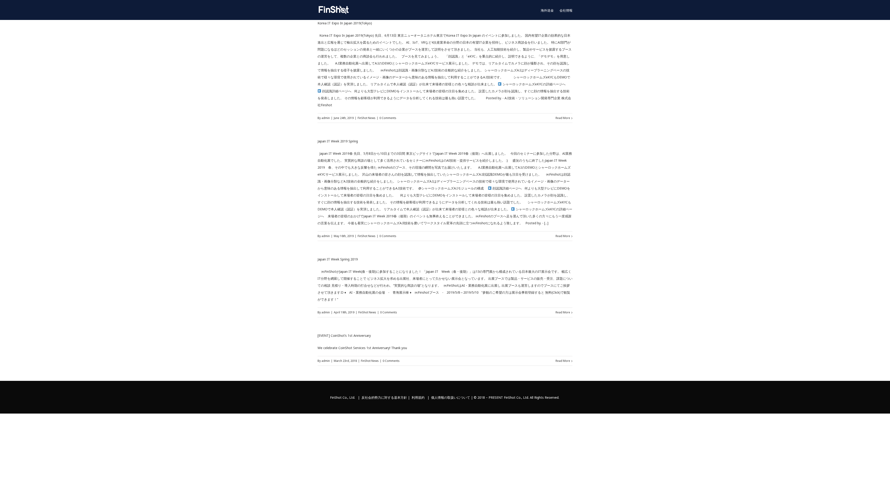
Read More (563, 118)
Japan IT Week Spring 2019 (338, 259)
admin (325, 118)
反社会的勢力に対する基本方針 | (387, 397)
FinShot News (366, 118)
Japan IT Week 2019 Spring (338, 141)
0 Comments (387, 118)
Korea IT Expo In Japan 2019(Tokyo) (345, 23)
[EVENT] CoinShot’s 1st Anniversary (344, 335)
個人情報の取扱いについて (450, 397)
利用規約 (418, 397)
